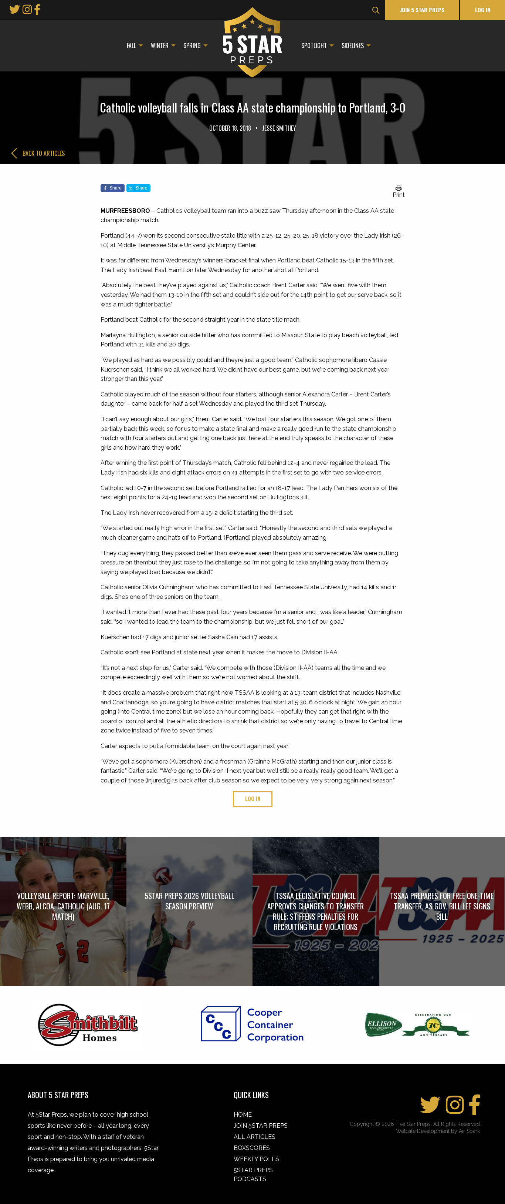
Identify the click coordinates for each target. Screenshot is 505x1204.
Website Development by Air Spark (438, 1131)
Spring (192, 45)
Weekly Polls (256, 1159)
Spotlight (314, 45)
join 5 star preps (422, 10)
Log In (482, 10)
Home (243, 1114)
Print (399, 194)
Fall (131, 45)
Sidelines (353, 45)
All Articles (254, 1136)
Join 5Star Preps (261, 1125)
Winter (160, 45)
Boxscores (252, 1147)
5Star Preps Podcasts (253, 1175)
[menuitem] (133, 45)
